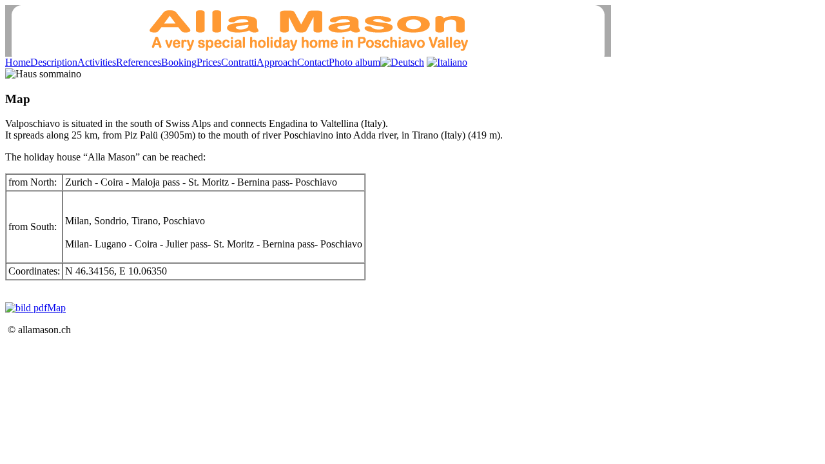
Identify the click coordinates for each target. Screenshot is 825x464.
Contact (313, 62)
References (138, 62)
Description (53, 62)
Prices (209, 62)
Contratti (239, 62)
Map (56, 307)
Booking (179, 62)
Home (17, 62)
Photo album (354, 62)
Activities (96, 62)
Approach (277, 62)
